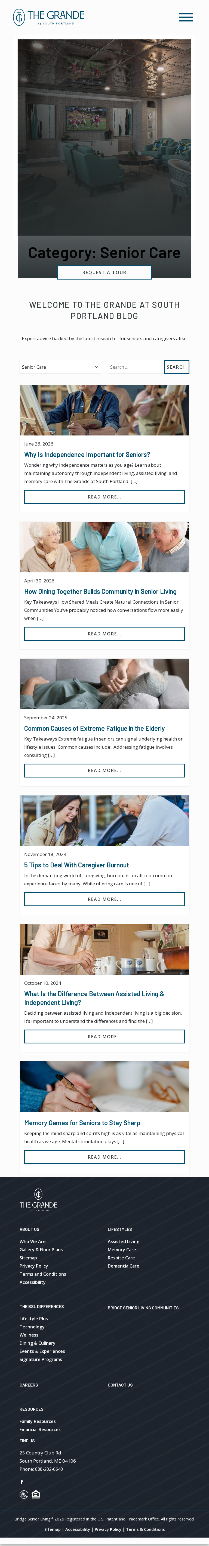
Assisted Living (123, 1241)
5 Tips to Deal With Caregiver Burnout (76, 865)
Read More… (136, 497)
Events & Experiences (42, 1351)
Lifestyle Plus (34, 1319)
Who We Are (33, 1241)
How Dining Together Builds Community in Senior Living (100, 591)
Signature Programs (41, 1359)
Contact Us (120, 1384)
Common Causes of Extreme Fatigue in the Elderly (94, 728)
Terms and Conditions (43, 1274)
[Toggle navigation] (186, 17)
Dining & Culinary (38, 1343)
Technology (32, 1327)
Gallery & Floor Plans (41, 1250)
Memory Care (122, 1250)
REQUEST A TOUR (104, 272)
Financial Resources (40, 1429)
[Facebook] (22, 1482)
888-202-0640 (49, 1469)
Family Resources (38, 1421)
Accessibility (33, 1282)
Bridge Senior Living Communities (143, 1307)
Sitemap (28, 1258)
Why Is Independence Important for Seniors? (87, 454)
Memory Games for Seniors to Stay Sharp (82, 1123)
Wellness (29, 1335)
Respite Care (121, 1258)
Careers (29, 1384)
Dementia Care (123, 1266)
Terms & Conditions (145, 1529)
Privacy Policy (34, 1266)
